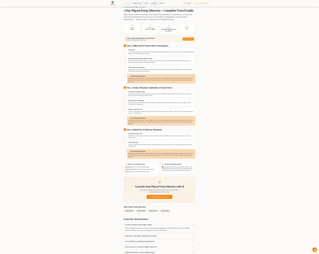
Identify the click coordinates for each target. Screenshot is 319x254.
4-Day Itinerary (141, 210)
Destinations (137, 3)
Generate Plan (189, 39)
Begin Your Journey (201, 3)
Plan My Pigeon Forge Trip (159, 197)
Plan (146, 3)
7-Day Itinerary (165, 210)
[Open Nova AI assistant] (314, 249)
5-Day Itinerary (153, 210)
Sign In (188, 3)
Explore (153, 3)
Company (162, 3)
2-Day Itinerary (129, 210)
